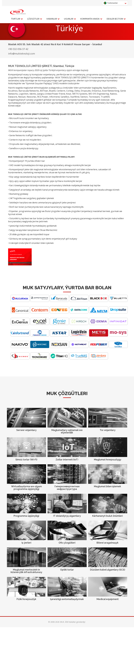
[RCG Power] (98, 347)
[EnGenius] (20, 324)
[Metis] (98, 336)
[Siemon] (20, 359)
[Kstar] (59, 336)
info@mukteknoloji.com (21, 53)
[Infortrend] (20, 336)
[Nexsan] (59, 347)
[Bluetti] (118, 301)
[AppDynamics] (39, 301)
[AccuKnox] (20, 301)
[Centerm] (39, 313)
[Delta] (98, 313)
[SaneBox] (118, 347)
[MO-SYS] (118, 336)
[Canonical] (20, 313)
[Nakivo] (20, 347)
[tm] (18, 12)
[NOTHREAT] (78, 347)
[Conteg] (59, 313)
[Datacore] (78, 313)
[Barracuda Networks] (59, 301)
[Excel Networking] (39, 324)
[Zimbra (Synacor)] (98, 359)
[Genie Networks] (59, 324)
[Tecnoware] (39, 359)
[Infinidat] (118, 324)
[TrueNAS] (78, 359)
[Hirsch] (78, 324)
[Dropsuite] (118, 313)
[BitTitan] (78, 301)
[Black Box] (98, 301)
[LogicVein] (78, 336)
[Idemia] (98, 324)
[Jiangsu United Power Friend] (39, 336)
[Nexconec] (39, 347)
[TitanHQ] (59, 359)
